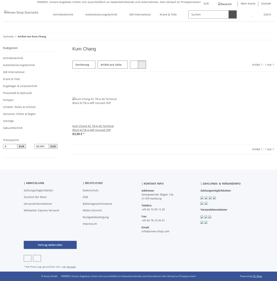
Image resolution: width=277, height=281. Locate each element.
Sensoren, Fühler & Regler (19, 114)
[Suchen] (233, 14)
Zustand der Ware (35, 197)
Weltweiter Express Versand (41, 210)
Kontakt (266, 3)
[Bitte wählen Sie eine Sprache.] (226, 4)
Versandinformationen (38, 204)
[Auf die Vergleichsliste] (102, 84)
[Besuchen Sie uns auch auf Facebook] (27, 258)
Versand (71, 266)
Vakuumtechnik (12, 128)
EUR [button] (206, 3)
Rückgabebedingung (96, 217)
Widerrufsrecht (92, 210)
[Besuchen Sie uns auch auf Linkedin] (37, 258)
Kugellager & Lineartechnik (20, 86)
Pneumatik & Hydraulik (17, 93)
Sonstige (8, 121)
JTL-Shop (257, 276)
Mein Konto (248, 3)
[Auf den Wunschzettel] (112, 84)
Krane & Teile (11, 79)
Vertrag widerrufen (50, 245)
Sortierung (82, 64)
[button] (244, 14)
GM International (13, 72)
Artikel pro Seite (111, 64)
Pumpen (8, 100)
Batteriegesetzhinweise (97, 204)
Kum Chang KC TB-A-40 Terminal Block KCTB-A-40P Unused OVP (93, 128)
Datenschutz (91, 190)
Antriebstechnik (13, 58)
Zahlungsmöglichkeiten (38, 190)
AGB (85, 197)
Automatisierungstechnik (19, 65)
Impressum (90, 224)
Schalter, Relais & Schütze (19, 107)
